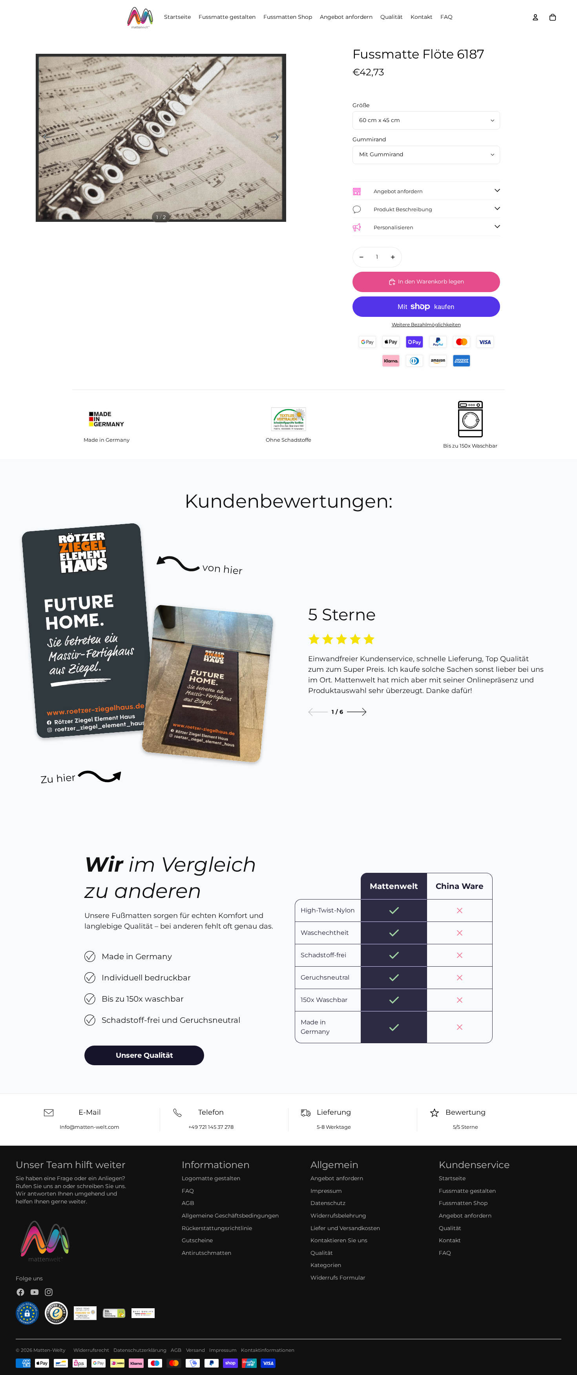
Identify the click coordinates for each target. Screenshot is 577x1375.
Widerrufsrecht (91, 1350)
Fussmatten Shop (463, 1203)
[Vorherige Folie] (44, 137)
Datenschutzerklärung (139, 1350)
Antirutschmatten (206, 1252)
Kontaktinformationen (267, 1350)
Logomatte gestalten (211, 1178)
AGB (188, 1203)
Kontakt (450, 1240)
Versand (195, 1350)
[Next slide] (357, 712)
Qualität (321, 1252)
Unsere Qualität (144, 1055)
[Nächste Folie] (277, 137)
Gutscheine (197, 1240)
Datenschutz (327, 1203)
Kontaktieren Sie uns (338, 1240)
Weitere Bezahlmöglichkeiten (426, 324)
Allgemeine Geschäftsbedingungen (230, 1215)
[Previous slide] (318, 712)
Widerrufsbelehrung (338, 1215)
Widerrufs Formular (337, 1277)
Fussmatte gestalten (467, 1190)
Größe (360, 105)
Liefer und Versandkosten (345, 1228)
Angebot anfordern (336, 1178)
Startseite (452, 1178)
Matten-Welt (48, 1350)
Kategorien (325, 1265)
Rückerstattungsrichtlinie (217, 1228)
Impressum (326, 1190)
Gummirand (369, 139)
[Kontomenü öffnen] (535, 17)
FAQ (188, 1190)
